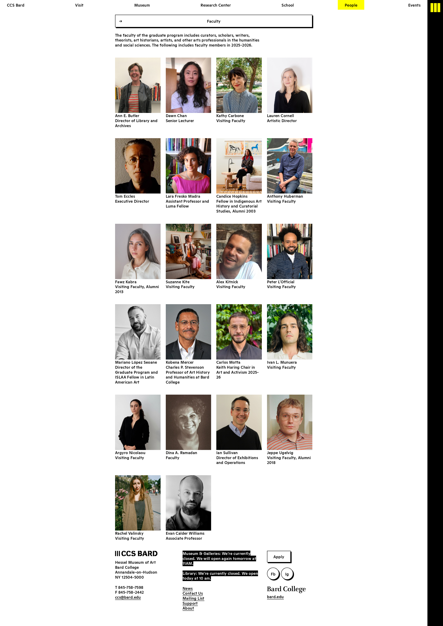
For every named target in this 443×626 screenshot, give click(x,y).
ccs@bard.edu (128, 597)
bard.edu (275, 596)
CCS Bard (15, 4)
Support (190, 603)
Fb (273, 573)
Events (414, 4)
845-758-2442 (131, 592)
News (188, 588)
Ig (287, 573)
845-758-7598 (130, 587)
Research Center (216, 4)
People (351, 4)
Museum (142, 4)
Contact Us (193, 593)
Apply (278, 556)
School (288, 4)
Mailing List (193, 598)
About (188, 607)
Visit (79, 4)
